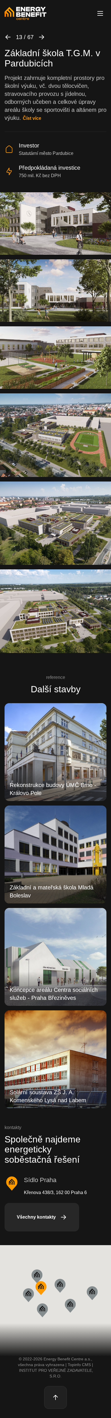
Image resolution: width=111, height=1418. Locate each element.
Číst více (32, 118)
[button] (41, 1288)
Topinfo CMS (79, 1364)
